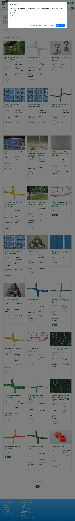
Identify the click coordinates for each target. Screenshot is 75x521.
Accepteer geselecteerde (48, 25)
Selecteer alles (60, 25)
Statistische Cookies (17, 16)
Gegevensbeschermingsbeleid (34, 25)
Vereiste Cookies (16, 13)
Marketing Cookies (17, 19)
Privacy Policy (61, 10)
